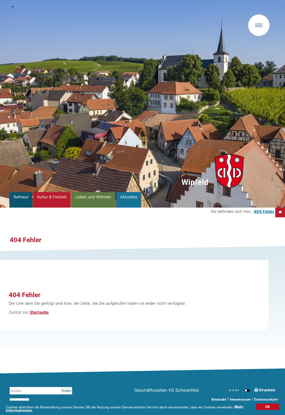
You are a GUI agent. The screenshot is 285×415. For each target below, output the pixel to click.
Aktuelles (128, 197)
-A (230, 390)
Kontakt (219, 399)
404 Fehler (264, 211)
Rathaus (21, 197)
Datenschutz (266, 399)
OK (267, 406)
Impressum (240, 399)
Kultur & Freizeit (51, 197)
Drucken (266, 390)
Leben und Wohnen (93, 197)
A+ (237, 390)
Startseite (39, 312)
